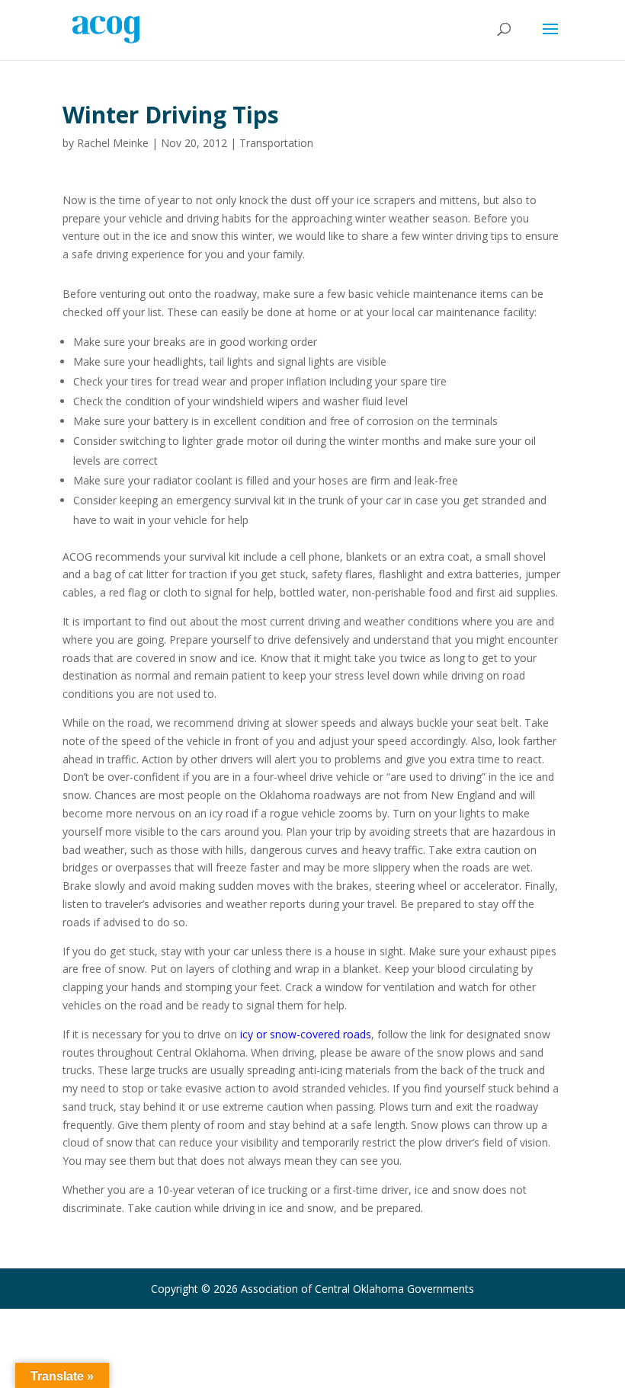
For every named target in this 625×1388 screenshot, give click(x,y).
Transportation (276, 143)
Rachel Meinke (113, 143)
